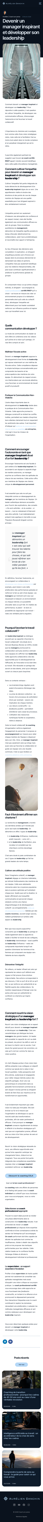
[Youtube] (19, 1505)
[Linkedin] (14, 1505)
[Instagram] (29, 1505)
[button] (5, 1341)
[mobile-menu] (39, 3)
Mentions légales (21, 1516)
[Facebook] (24, 1505)
